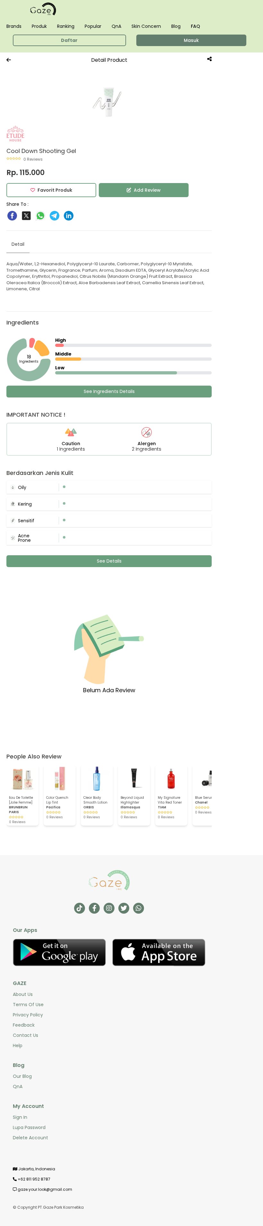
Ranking (65, 26)
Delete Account (30, 1137)
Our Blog (22, 1076)
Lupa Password (29, 1127)
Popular (93, 26)
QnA (116, 26)
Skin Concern (146, 26)
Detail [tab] (18, 244)
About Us (23, 994)
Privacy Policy (28, 1015)
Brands (13, 26)
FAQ (195, 26)
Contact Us (25, 1035)
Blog (176, 26)
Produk (39, 26)
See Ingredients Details (109, 391)
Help (17, 1045)
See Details (109, 561)
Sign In (20, 1117)
